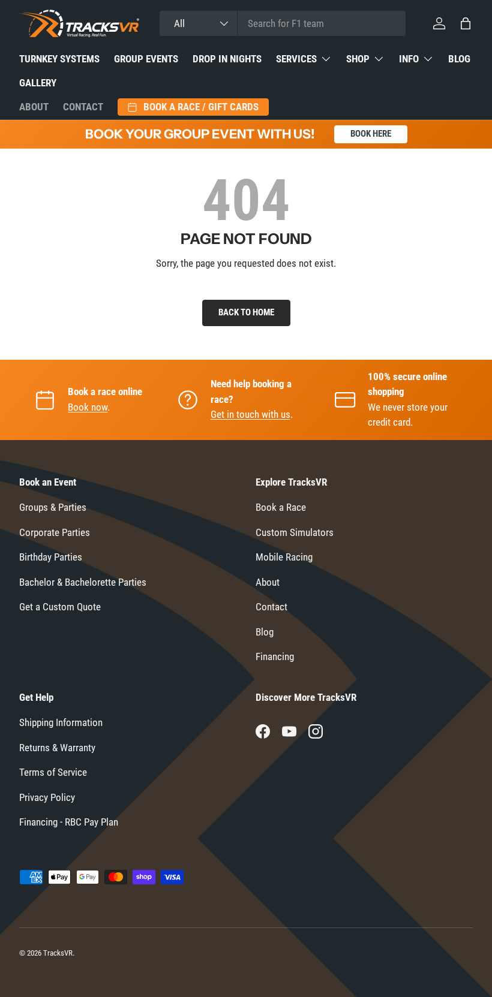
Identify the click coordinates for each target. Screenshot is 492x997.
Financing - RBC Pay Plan (68, 822)
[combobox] (283, 23)
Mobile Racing (284, 557)
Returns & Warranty (57, 748)
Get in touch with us (250, 414)
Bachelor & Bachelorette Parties (82, 582)
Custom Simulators (295, 532)
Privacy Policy (47, 797)
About (34, 107)
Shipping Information (61, 722)
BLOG (459, 59)
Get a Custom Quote (60, 607)
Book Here (370, 133)
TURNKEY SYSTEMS (59, 59)
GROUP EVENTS (146, 59)
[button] (465, 23)
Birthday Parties (50, 557)
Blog (265, 632)
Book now (87, 407)
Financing (275, 656)
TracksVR (58, 952)
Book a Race (281, 507)
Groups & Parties (52, 507)
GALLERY (37, 83)
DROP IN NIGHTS (227, 59)
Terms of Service (53, 772)
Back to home (246, 312)
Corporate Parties (54, 532)
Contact (83, 107)
